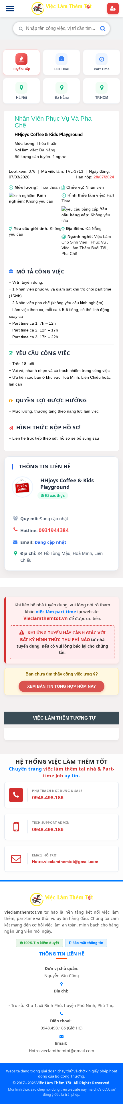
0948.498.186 (48, 797)
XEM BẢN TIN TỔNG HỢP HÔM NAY (61, 686)
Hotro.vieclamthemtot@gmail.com (65, 861)
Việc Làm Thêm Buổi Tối (83, 248)
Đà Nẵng (47, 150)
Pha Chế (69, 253)
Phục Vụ (99, 242)
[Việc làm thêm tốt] (61, 900)
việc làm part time (56, 611)
